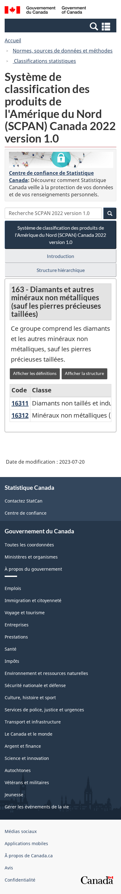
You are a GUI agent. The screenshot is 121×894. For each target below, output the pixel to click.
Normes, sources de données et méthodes (63, 50)
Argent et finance (23, 746)
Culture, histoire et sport (30, 697)
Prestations (16, 637)
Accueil (13, 40)
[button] (61, 26)
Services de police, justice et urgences (44, 710)
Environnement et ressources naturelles (46, 673)
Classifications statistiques (44, 61)
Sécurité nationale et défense (35, 685)
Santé (10, 649)
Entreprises (17, 625)
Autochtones (18, 770)
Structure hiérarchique (61, 270)
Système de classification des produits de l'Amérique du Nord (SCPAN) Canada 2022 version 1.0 (60, 235)
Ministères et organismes (31, 557)
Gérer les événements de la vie (37, 807)
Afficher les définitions (34, 373)
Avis (9, 868)
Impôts (12, 661)
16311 (20, 403)
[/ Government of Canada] (45, 11)
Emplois (13, 588)
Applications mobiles (26, 843)
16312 (20, 415)
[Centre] (61, 160)
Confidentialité (20, 880)
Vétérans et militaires (27, 782)
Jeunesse (14, 795)
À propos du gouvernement (33, 569)
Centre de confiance (26, 513)
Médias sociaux (21, 831)
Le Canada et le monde (28, 734)
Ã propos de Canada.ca (29, 856)
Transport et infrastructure (33, 722)
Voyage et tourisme (25, 613)
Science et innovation (27, 758)
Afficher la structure (84, 373)
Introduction (60, 256)
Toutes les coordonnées (29, 545)
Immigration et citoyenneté (33, 600)
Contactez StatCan (24, 501)
